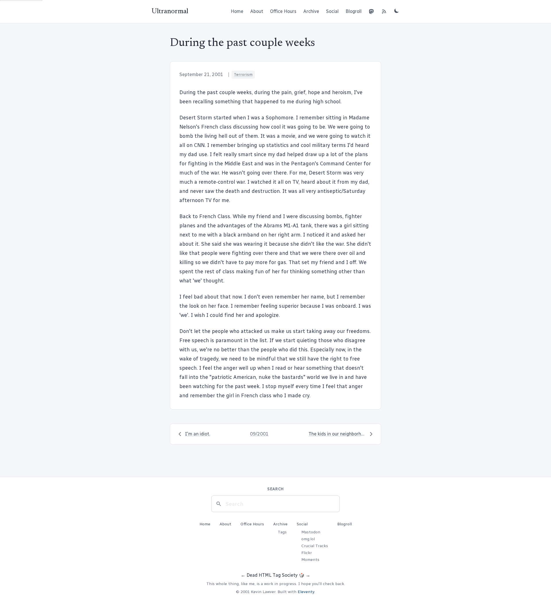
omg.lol (308, 539)
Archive (311, 11)
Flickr (306, 552)
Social (332, 11)
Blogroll (354, 11)
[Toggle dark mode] (396, 10)
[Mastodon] (371, 11)
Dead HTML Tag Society (272, 575)
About (256, 11)
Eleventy (306, 591)
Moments (310, 559)
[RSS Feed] (384, 11)
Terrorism (243, 74)
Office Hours (283, 11)
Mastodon (310, 532)
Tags (282, 532)
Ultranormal (170, 11)
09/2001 (259, 434)
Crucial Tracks (314, 545)
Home (237, 11)
